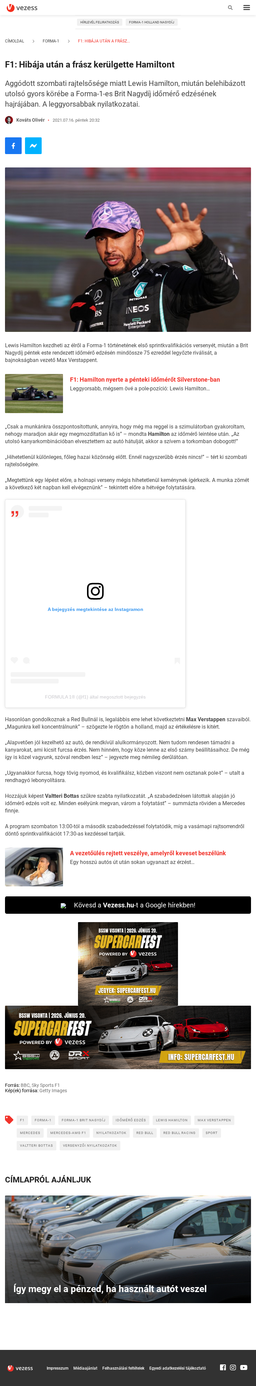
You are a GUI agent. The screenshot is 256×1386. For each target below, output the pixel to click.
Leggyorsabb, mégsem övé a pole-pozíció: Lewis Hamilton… (140, 388)
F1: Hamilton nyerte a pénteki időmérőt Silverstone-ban (145, 379)
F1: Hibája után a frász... (103, 41)
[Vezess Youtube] (243, 1353)
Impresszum (57, 1368)
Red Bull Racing (179, 1133)
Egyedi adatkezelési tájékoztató (177, 1368)
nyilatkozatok (111, 1133)
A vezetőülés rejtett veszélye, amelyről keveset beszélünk (148, 853)
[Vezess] (28, 8)
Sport (212, 1133)
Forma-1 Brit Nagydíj (84, 1120)
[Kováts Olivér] (9, 120)
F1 (22, 1120)
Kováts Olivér (30, 120)
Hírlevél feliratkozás (99, 22)
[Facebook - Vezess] (13, 145)
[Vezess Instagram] (233, 1353)
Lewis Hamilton (172, 1120)
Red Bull (144, 1133)
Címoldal (14, 41)
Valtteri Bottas (36, 1145)
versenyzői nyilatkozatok (90, 1145)
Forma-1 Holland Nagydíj (151, 22)
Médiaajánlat (85, 1368)
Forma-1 (51, 41)
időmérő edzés (131, 1120)
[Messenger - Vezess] (33, 145)
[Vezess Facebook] (223, 1353)
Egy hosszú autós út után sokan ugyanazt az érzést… (132, 862)
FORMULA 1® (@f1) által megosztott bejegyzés (95, 697)
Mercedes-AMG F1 (68, 1133)
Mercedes (30, 1133)
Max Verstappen (214, 1120)
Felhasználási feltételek (123, 1368)
